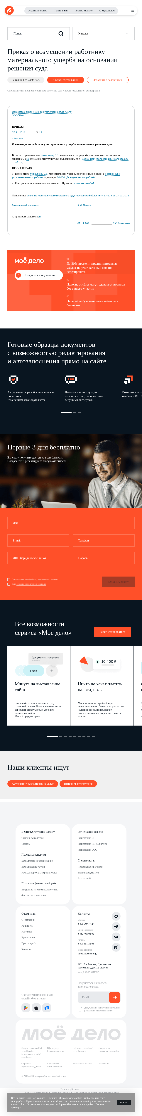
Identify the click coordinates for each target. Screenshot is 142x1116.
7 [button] (83, 736)
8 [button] (88, 736)
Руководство (28, 937)
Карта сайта (104, 1063)
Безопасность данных (82, 1063)
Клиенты (26, 949)
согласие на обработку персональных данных (37, 579)
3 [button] (79, 412)
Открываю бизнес (37, 10)
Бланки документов (88, 872)
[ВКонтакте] (116, 936)
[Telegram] (116, 926)
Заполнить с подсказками (108, 80)
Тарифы (25, 843)
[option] (36, 388)
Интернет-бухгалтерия (78, 783)
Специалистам (107, 10)
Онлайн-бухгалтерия (32, 838)
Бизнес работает (84, 10)
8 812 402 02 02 (86, 933)
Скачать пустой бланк (65, 80)
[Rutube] (116, 947)
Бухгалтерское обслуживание (37, 860)
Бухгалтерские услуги (33, 866)
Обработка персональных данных (31, 1065)
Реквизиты (27, 925)
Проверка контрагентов (90, 866)
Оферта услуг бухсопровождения (55, 1049)
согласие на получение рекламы (31, 584)
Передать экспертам (33, 854)
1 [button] (66, 412)
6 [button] (79, 736)
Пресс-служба (28, 943)
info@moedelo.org (87, 953)
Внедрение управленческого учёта (39, 889)
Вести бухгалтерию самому (38, 831)
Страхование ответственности (54, 1065)
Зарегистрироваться (112, 631)
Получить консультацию (40, 275)
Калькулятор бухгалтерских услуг (39, 872)
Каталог (83, 33)
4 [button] (70, 736)
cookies (41, 1098)
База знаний (84, 878)
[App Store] (36, 1007)
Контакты (26, 931)
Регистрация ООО (87, 849)
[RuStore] (46, 1007)
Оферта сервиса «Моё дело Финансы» (82, 1049)
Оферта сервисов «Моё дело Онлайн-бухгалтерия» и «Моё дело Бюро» (31, 1052)
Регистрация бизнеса (90, 831)
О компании (28, 913)
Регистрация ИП (86, 838)
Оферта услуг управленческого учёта (109, 1049)
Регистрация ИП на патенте (92, 843)
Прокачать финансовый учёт (38, 883)
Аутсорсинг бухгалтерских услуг (33, 783)
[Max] (116, 916)
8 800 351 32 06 (86, 943)
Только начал (61, 10)
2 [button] (74, 412)
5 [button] (74, 736)
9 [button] (93, 736)
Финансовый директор (33, 895)
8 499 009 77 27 (86, 923)
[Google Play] (25, 1007)
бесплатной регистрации (86, 90)
